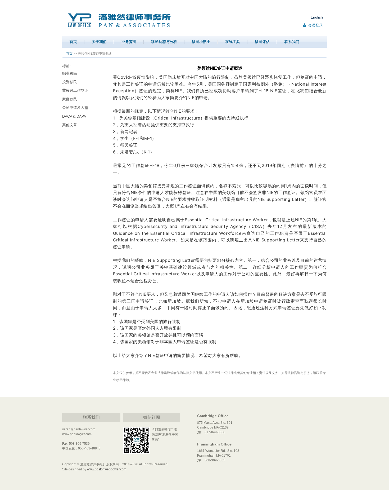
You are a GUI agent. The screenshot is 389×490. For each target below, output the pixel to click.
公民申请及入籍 (75, 107)
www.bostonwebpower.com (106, 469)
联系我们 (291, 42)
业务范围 (128, 42)
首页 (73, 42)
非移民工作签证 (75, 90)
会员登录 (315, 25)
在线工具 (232, 42)
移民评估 (262, 42)
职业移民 (69, 73)
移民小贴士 (201, 42)
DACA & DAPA (74, 116)
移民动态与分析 (164, 42)
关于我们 (99, 42)
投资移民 (69, 82)
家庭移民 (69, 99)
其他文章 (69, 125)
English (317, 17)
